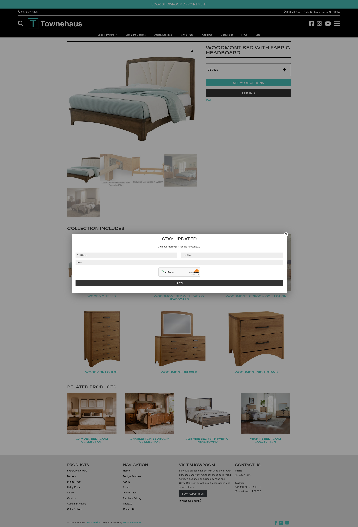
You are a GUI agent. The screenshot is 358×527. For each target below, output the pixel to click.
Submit (179, 283)
